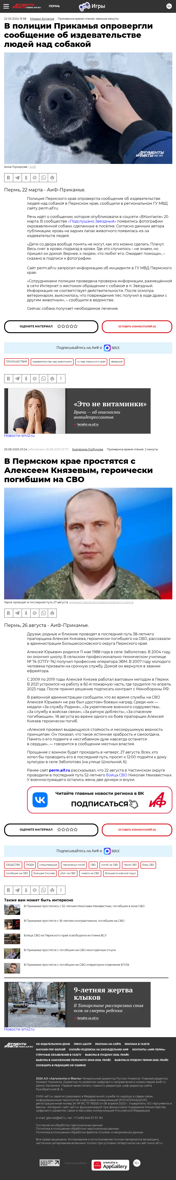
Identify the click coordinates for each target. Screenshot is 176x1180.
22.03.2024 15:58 (15, 18)
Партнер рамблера (75, 1163)
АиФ (33, 167)
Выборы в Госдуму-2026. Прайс (107, 1054)
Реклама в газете (137, 1044)
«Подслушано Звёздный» (92, 221)
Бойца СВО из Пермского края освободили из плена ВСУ (65, 935)
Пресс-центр (82, 1044)
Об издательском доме (53, 1044)
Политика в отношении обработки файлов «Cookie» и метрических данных (89, 1132)
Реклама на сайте (108, 1044)
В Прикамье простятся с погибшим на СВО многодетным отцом (70, 950)
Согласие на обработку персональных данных (69, 1125)
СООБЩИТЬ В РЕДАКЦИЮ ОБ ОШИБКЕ (61, 1065)
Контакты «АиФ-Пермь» (148, 1049)
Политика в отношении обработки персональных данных (77, 1128)
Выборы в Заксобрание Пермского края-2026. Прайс (73, 1060)
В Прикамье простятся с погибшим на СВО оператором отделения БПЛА (76, 964)
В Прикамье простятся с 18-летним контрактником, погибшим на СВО (74, 920)
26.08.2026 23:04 (15, 449)
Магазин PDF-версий (50, 1049)
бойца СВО (116, 775)
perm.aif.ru (59, 770)
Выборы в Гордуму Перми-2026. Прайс (141, 1060)
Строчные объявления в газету (58, 1054)
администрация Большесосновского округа (101, 602)
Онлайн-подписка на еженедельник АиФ (99, 1049)
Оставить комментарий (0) (137, 326)
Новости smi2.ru (19, 435)
